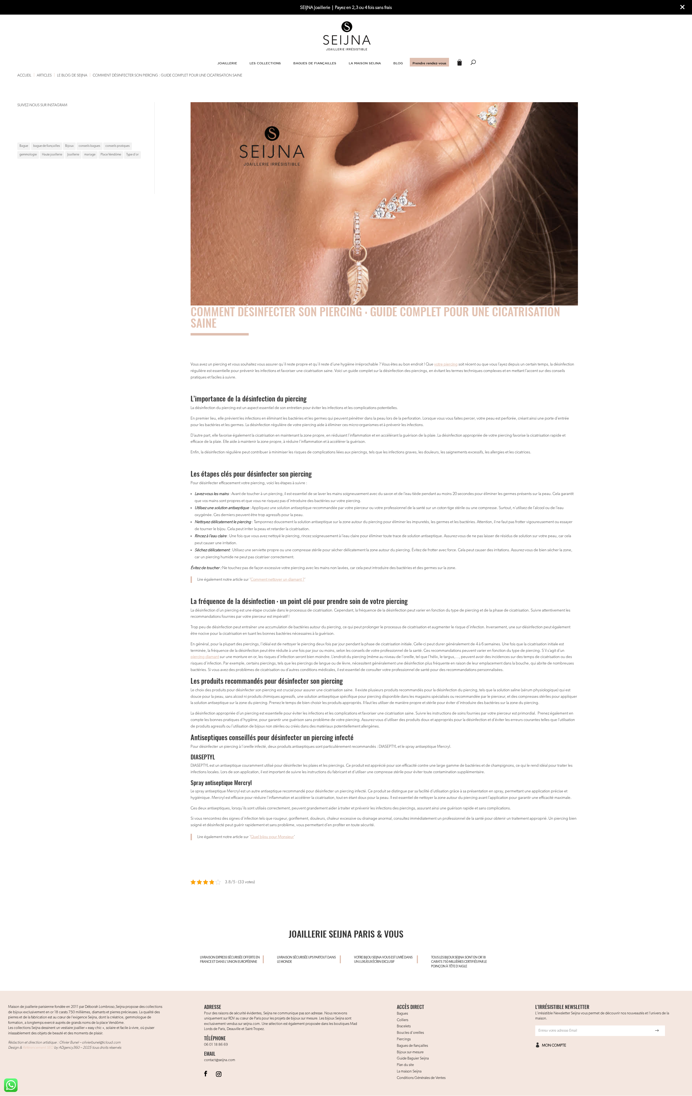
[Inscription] (657, 1030)
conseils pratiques (117, 146)
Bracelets (404, 1026)
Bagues (402, 1013)
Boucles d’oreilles (410, 1033)
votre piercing (446, 364)
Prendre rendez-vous (429, 63)
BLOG (398, 63)
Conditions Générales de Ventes (421, 1078)
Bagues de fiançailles (412, 1046)
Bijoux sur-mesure (410, 1052)
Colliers (402, 1020)
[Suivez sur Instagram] (218, 1073)
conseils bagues (89, 146)
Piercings (404, 1039)
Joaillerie (73, 154)
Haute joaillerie (52, 154)
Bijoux (69, 146)
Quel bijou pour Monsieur (272, 837)
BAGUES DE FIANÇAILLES (314, 63)
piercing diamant (205, 657)
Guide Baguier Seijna (413, 1058)
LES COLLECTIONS (265, 63)
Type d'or (132, 154)
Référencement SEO (38, 1047)
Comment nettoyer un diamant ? (277, 579)
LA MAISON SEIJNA (365, 63)
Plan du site (405, 1065)
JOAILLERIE (227, 63)
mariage (89, 154)
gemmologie (28, 154)
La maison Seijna (409, 1071)
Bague (23, 146)
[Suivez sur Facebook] (205, 1073)
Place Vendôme (111, 154)
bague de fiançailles (46, 146)
